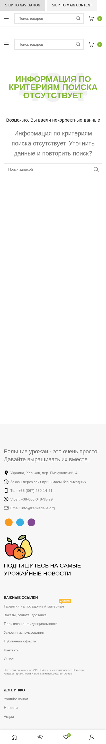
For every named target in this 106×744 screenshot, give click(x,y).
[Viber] (31, 522)
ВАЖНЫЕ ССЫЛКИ (21, 597)
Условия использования (24, 632)
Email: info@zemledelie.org (32, 508)
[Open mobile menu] (6, 18)
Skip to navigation (22, 5)
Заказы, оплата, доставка (25, 615)
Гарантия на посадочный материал (37, 605)
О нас (9, 659)
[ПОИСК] (78, 18)
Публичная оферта (20, 641)
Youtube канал (16, 699)
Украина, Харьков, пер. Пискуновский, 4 (43, 473)
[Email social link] (9, 522)
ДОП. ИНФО (14, 690)
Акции (9, 716)
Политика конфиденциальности (30, 624)
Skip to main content (72, 5)
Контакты (11, 650)
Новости (11, 708)
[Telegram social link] (20, 522)
